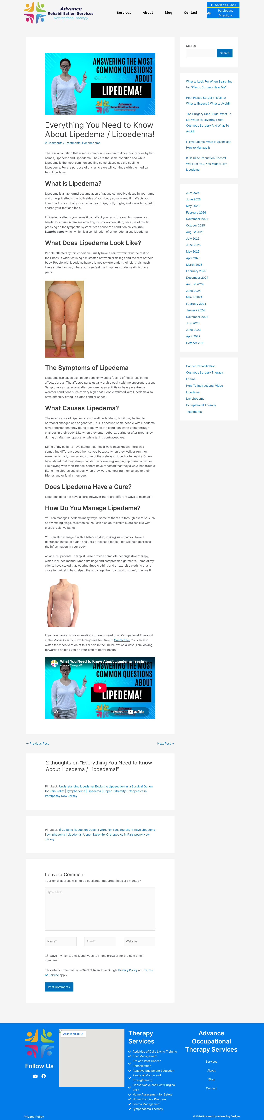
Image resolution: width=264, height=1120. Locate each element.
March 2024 (194, 297)
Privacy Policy (127, 970)
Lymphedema (91, 143)
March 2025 (194, 264)
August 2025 (195, 232)
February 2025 (196, 271)
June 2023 (193, 330)
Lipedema (192, 392)
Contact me (122, 640)
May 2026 (192, 206)
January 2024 (195, 310)
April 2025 (193, 258)
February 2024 (196, 304)
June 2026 (193, 199)
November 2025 (197, 219)
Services (124, 12)
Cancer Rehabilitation (200, 366)
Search (191, 46)
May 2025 (192, 251)
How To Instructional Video (204, 385)
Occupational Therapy (201, 405)
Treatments (73, 143)
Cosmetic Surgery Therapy (204, 372)
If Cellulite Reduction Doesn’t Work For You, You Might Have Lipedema (206, 163)
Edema (190, 379)
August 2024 (195, 284)
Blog (168, 12)
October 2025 (195, 225)
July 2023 (193, 323)
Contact (190, 12)
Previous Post (37, 743)
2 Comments (53, 143)
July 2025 (192, 238)
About (148, 12)
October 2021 (195, 343)
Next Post (165, 743)
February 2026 (196, 212)
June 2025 (193, 245)
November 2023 (197, 317)
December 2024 (197, 277)
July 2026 (192, 193)
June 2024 (193, 291)
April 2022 (193, 336)
